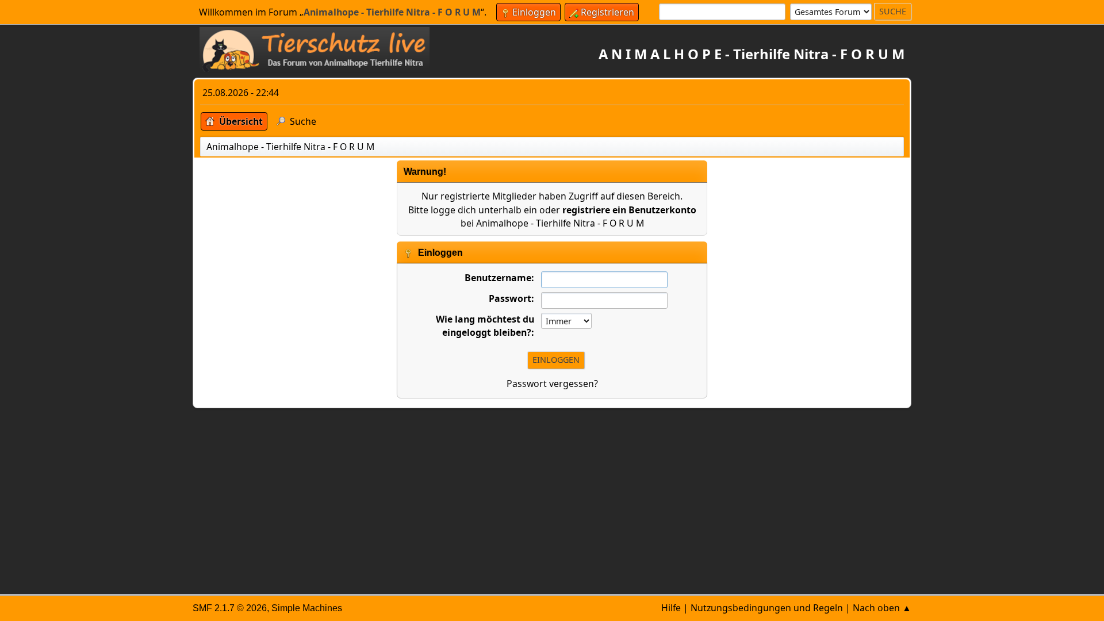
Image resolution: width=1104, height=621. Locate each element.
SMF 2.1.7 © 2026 (230, 608)
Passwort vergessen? (552, 383)
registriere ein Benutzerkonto (629, 210)
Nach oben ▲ (882, 607)
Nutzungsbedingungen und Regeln (767, 607)
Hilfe (671, 607)
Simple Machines (306, 608)
